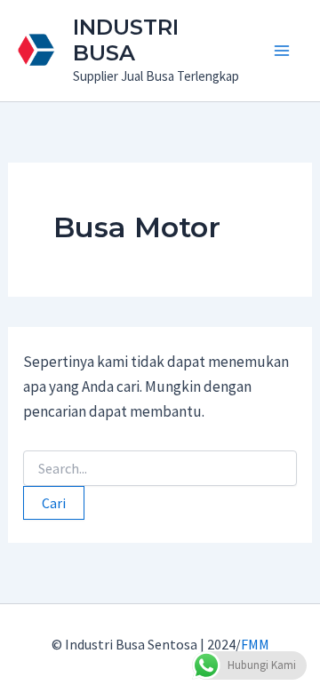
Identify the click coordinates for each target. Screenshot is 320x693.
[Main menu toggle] (282, 50)
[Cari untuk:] (160, 469)
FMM (255, 644)
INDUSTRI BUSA (126, 40)
